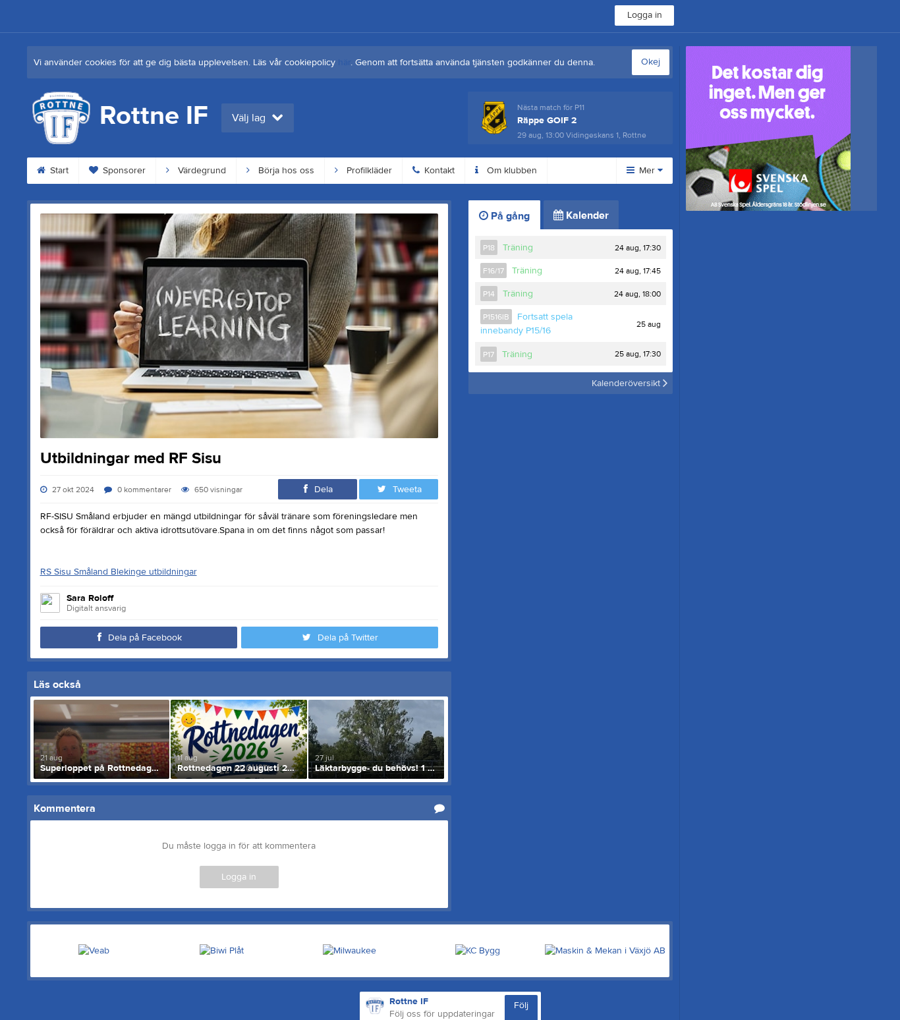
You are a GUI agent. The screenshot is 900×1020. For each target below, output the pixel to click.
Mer (647, 171)
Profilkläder (368, 171)
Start (58, 171)
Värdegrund (200, 171)
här (344, 63)
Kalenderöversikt (627, 383)
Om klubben (510, 171)
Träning (518, 248)
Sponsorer (123, 171)
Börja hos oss (285, 171)
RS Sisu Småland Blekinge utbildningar (118, 572)
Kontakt (438, 171)
